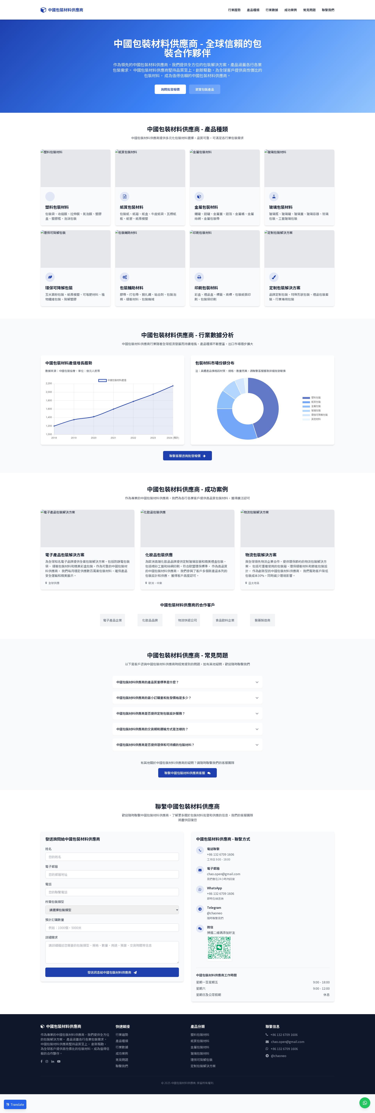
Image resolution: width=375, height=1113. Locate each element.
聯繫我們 (328, 9)
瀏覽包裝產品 (204, 89)
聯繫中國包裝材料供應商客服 (185, 772)
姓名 (48, 848)
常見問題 (309, 9)
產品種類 (253, 9)
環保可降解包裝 (201, 1059)
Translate (17, 1104)
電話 (48, 884)
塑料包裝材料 (200, 1034)
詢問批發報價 (170, 89)
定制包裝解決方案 (203, 1065)
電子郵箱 (51, 866)
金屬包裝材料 (200, 1047)
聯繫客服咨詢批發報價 (185, 455)
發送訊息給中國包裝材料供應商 (110, 972)
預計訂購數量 (54, 919)
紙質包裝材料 (200, 1040)
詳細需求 (51, 937)
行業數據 (272, 9)
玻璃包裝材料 (200, 1053)
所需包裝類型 (54, 901)
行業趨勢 (234, 9)
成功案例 (290, 9)
